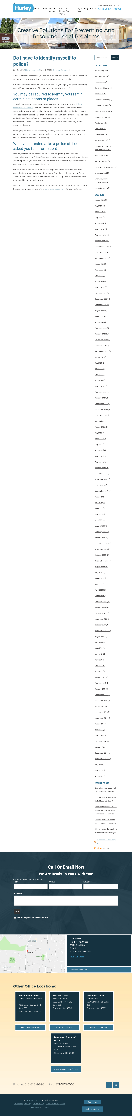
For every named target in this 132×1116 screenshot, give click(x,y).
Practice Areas (53, 9)
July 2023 (98, 363)
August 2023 (100, 357)
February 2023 (100, 392)
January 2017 (100, 677)
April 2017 (98, 671)
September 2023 (101, 351)
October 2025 (100, 252)
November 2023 (101, 340)
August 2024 (100, 310)
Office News (99, 134)
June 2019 (99, 648)
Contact (94, 8)
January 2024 (100, 334)
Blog (86, 8)
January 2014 (100, 747)
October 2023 (100, 345)
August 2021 (99, 497)
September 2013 (101, 759)
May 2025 (99, 276)
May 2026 (99, 217)
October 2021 (100, 485)
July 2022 (98, 433)
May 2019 (98, 654)
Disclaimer (18, 1104)
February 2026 (101, 235)
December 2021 (101, 473)
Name (16, 882)
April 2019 (98, 660)
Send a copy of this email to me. (32, 918)
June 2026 (99, 212)
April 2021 (98, 520)
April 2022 (99, 450)
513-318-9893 (109, 9)
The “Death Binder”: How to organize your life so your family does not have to (106, 810)
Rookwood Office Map (98, 1027)
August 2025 (100, 264)
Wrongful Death (101, 188)
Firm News (99, 129)
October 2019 (100, 625)
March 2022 (99, 456)
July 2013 (98, 764)
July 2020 (98, 572)
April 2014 (99, 730)
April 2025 (99, 281)
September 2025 (101, 258)
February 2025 (101, 293)
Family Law (99, 123)
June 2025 (99, 270)
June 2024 (99, 316)
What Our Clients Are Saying (64, 11)
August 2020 (100, 567)
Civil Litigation (100, 82)
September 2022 (101, 421)
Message (18, 893)
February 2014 (100, 741)
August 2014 (99, 724)
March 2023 (99, 386)
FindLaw (45, 1107)
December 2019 (101, 613)
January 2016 (100, 689)
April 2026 (99, 223)
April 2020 (99, 590)
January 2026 (100, 241)
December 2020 (101, 543)
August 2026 (100, 200)
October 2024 (100, 305)
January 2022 (100, 468)
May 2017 (98, 666)
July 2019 (98, 642)
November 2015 (101, 700)
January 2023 (100, 398)
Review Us (92, 1102)
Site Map (27, 1104)
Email (86, 882)
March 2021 (99, 526)
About (45, 8)
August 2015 (99, 706)
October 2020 (100, 555)
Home (37, 8)
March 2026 (99, 229)
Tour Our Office (77, 957)
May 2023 (98, 375)
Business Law (100, 76)
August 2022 (100, 427)
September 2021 (101, 491)
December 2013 (101, 753)
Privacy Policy (38, 1104)
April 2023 (99, 380)
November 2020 (101, 549)
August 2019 (99, 636)
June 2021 (99, 508)
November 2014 (101, 718)
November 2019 (101, 619)
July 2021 (98, 503)
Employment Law (102, 111)
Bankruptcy (99, 70)
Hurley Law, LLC (32, 70)
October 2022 (100, 415)
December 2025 (101, 246)
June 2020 (99, 578)
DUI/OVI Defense (101, 105)
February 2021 (100, 532)
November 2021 (101, 479)
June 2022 (99, 439)
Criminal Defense (60, 70)
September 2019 (101, 631)
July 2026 (98, 206)
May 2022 (98, 444)
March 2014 (99, 735)
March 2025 (99, 287)
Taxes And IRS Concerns (104, 167)
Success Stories (101, 161)
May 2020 (99, 584)
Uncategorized (101, 173)
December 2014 (101, 712)
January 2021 (100, 537)
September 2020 (101, 561)
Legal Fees (79, 9)
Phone (52, 882)
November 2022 (101, 409)
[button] (130, 1101)
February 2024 (101, 328)
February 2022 (100, 462)
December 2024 (101, 299)
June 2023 (99, 369)
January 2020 (100, 607)
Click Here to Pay (92, 1109)
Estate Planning (101, 117)
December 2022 (101, 404)
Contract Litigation (102, 88)
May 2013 (98, 770)
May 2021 (98, 514)
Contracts (99, 94)
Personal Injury (101, 140)
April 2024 (99, 322)
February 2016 (100, 683)
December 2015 (101, 695)
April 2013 (98, 776)
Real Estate (99, 155)
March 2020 (99, 596)
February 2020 (101, 602)
